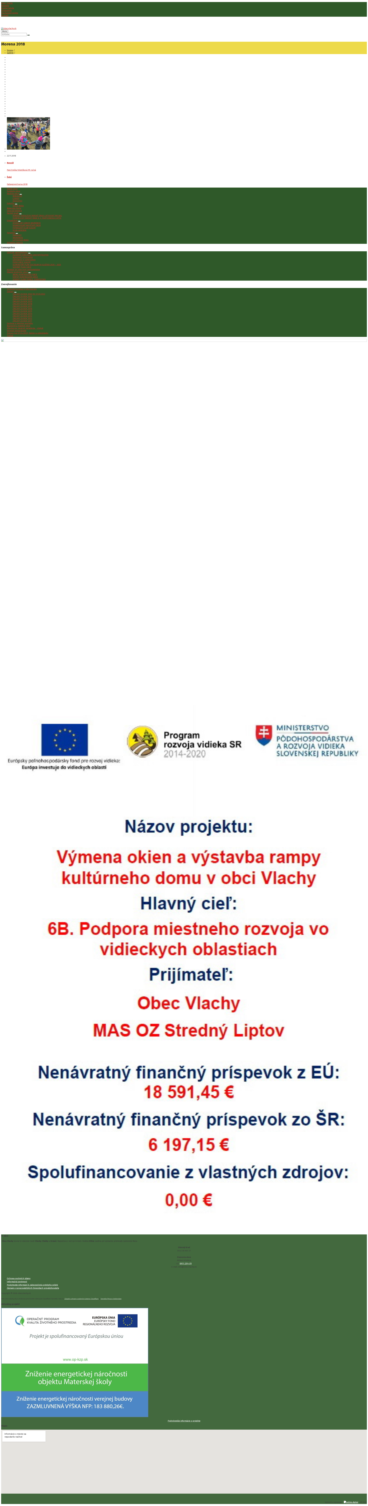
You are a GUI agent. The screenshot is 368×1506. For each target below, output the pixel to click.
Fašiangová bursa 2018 (17, 184)
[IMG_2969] (28, 149)
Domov (10, 50)
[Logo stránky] (8, 28)
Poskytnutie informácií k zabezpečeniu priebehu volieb (32, 1285)
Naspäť (10, 163)
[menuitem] (7, 3)
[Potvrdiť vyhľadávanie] (28, 35)
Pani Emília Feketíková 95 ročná (21, 170)
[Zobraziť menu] (21, 194)
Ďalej (9, 177)
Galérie (10, 53)
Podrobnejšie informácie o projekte (184, 1421)
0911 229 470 (186, 1263)
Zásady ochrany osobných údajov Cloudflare (81, 1299)
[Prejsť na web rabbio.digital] (351, 1502)
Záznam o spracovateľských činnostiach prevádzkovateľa (33, 1288)
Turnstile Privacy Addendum (110, 1299)
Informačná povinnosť (17, 1281)
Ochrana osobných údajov (18, 1278)
